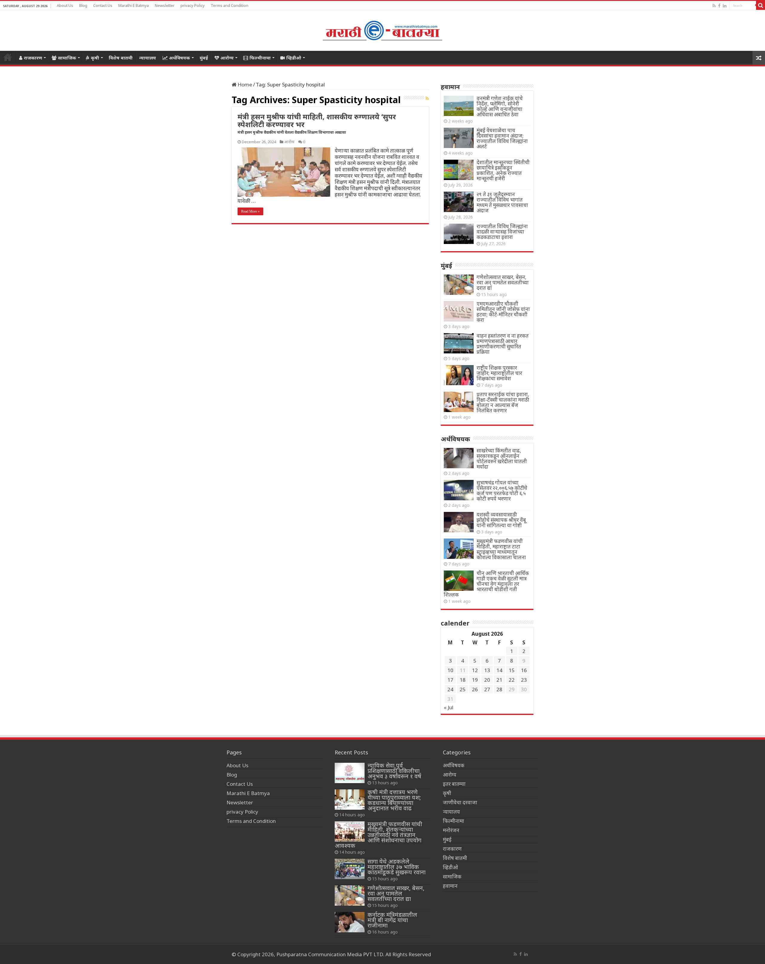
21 (499, 679)
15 (512, 670)
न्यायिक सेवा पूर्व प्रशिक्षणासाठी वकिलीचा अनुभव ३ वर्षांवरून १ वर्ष (394, 770)
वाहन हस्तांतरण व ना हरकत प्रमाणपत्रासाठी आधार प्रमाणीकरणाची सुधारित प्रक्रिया (503, 343)
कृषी (95, 58)
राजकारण (33, 58)
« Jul (448, 707)
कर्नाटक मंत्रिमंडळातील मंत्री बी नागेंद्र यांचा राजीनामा (392, 919)
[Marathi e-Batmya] (382, 29)
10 (450, 670)
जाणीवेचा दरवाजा (460, 802)
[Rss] (714, 5)
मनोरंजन (451, 830)
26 (475, 689)
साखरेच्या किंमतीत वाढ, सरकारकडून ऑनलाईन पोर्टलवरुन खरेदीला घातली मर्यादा (502, 458)
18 (463, 679)
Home (8, 57)
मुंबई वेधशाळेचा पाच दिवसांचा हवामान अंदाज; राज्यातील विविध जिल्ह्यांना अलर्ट (502, 138)
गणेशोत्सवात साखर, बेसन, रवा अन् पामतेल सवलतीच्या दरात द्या (503, 282)
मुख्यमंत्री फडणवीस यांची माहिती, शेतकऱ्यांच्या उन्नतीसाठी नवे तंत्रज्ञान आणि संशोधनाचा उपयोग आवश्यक (378, 834)
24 (450, 689)
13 (487, 670)
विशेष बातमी (121, 58)
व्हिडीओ (293, 58)
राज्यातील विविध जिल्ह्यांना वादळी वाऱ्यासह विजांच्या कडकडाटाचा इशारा (502, 231)
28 (499, 689)
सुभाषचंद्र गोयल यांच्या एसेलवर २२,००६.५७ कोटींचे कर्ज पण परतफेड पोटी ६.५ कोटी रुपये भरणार (502, 490)
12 (475, 670)
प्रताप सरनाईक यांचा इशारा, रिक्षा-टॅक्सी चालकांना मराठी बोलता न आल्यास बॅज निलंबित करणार (503, 402)
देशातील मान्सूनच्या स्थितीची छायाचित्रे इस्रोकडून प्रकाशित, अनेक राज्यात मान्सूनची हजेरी (503, 170)
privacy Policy (192, 5)
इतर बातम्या (454, 783)
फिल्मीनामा (260, 58)
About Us (65, 5)
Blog (83, 5)
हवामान (450, 885)
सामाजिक (67, 58)
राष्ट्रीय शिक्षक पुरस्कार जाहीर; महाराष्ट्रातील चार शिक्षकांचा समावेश (499, 373)
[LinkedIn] (724, 5)
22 (512, 679)
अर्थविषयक (179, 58)
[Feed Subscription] (427, 98)
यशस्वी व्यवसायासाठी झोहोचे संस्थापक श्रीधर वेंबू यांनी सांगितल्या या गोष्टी (501, 520)
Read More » (250, 211)
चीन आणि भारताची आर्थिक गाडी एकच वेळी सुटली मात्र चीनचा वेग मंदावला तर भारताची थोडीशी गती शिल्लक (486, 584)
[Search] (760, 5)
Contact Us (102, 5)
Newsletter (165, 5)
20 (487, 679)
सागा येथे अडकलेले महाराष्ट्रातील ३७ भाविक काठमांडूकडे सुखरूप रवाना (397, 866)
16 (524, 670)
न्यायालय (147, 58)
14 (499, 670)
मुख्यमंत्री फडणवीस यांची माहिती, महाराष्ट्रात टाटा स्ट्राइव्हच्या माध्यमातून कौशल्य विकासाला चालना (501, 549)
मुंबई (204, 58)
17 (450, 679)
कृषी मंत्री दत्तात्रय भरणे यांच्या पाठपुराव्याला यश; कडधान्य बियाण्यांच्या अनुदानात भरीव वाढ (394, 800)
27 (487, 689)
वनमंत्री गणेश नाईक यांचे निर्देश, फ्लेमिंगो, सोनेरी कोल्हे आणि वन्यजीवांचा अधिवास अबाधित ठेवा (500, 106)
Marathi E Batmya (133, 5)
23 (524, 679)
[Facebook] (719, 5)
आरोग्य (227, 58)
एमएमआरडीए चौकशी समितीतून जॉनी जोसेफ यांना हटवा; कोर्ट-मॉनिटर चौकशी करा (503, 311)
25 (463, 689)
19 (475, 679)
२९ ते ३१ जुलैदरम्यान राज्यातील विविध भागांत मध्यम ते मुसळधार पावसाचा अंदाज (502, 202)
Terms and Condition (229, 5)
